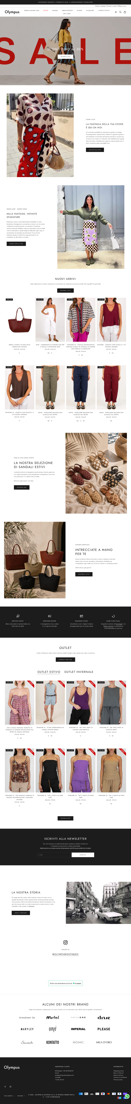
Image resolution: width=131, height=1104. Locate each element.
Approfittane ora (65, 659)
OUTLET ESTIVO (48, 672)
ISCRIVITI (83, 855)
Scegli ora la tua (16, 244)
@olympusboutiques (65, 954)
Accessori (90, 10)
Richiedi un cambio (112, 6)
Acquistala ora (95, 150)
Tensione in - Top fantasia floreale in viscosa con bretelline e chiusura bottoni (19, 798)
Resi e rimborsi (118, 1073)
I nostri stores (59, 1080)
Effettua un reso (122, 6)
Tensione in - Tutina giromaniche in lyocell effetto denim (50, 729)
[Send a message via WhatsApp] (127, 1096)
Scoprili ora (22, 487)
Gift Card (67, 14)
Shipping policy (118, 1071)
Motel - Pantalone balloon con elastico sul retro (50, 414)
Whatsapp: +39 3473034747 (64, 1071)
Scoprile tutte (84, 574)
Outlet (45, 10)
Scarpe (79, 10)
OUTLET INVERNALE (78, 672)
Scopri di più (65, 56)
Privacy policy (118, 1080)
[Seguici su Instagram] (10, 1087)
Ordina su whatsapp (100, 6)
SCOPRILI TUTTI (65, 290)
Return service (108, 626)
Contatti (57, 1077)
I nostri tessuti (104, 10)
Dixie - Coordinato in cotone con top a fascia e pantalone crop (50, 346)
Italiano (20, 1096)
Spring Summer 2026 (31, 10)
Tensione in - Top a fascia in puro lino (50, 796)
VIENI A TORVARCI (21, 913)
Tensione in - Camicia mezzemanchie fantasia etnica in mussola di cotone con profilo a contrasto (80, 347)
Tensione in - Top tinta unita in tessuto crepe (111, 729)
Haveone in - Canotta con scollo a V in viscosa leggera (19, 413)
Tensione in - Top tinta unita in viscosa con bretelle (81, 729)
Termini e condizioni (120, 1077)
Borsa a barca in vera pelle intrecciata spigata (19, 346)
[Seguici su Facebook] (5, 1087)
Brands (55, 10)
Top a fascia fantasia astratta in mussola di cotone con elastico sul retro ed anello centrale (20, 730)
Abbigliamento (67, 10)
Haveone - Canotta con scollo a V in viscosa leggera (111, 346)
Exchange (119, 624)
